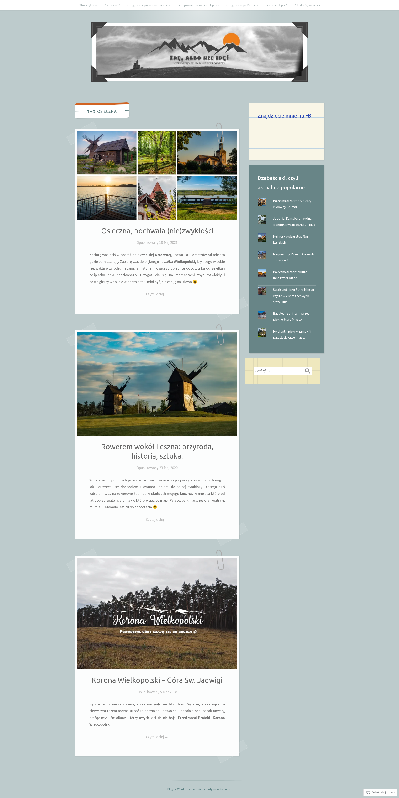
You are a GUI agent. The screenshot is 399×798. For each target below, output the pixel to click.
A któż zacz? (112, 5)
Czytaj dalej (128, 294)
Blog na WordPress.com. (182, 789)
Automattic (224, 789)
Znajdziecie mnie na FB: (285, 116)
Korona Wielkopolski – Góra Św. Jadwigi (157, 680)
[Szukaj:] (283, 371)
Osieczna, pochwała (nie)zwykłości (157, 230)
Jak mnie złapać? (276, 5)
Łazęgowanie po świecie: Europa (147, 5)
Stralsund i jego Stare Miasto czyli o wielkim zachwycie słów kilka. (293, 295)
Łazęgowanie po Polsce (241, 5)
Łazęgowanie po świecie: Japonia (198, 5)
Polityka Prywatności (307, 5)
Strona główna (88, 5)
